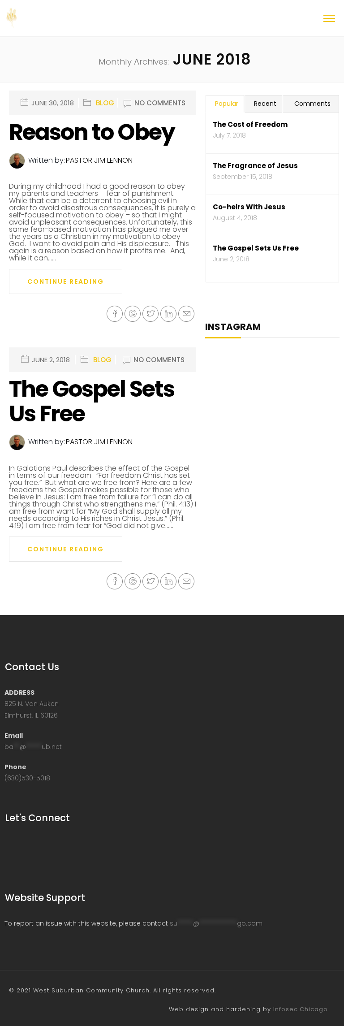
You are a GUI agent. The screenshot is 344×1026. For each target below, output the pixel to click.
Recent (265, 103)
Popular (226, 103)
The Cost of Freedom (250, 124)
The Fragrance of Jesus (255, 165)
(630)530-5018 (27, 778)
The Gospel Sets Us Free (91, 401)
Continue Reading (65, 281)
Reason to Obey (92, 132)
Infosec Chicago (300, 1009)
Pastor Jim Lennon (99, 160)
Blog (105, 103)
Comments (312, 103)
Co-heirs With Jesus (249, 207)
